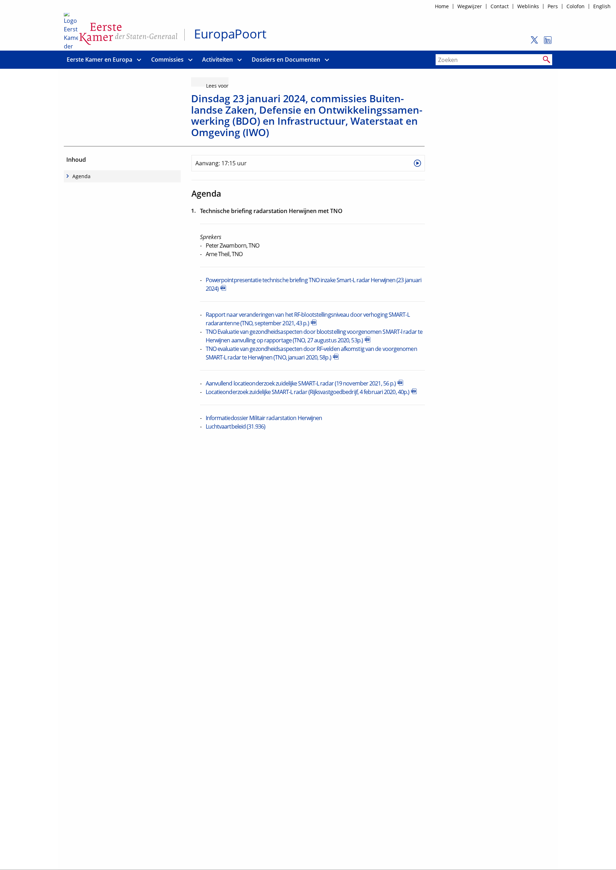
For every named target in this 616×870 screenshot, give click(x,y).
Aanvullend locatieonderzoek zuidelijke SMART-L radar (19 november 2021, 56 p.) (301, 383)
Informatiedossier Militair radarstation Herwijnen (264, 418)
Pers (553, 6)
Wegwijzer (469, 6)
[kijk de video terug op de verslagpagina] (417, 163)
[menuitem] (99, 60)
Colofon (575, 6)
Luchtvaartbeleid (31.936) (236, 426)
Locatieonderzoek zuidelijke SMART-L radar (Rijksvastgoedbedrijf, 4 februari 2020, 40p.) (308, 392)
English (602, 6)
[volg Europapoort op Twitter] (532, 43)
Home (442, 6)
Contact (500, 6)
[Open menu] (139, 60)
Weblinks (528, 6)
